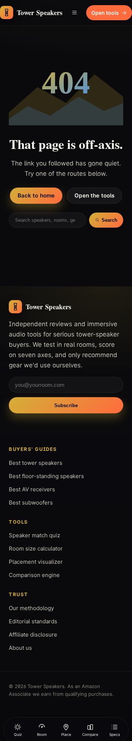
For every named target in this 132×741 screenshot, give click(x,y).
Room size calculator (36, 548)
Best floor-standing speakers (46, 476)
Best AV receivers (32, 489)
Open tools (105, 13)
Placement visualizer (36, 561)
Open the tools (94, 195)
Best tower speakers (35, 462)
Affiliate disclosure (33, 634)
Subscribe (66, 405)
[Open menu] (74, 12)
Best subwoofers (31, 502)
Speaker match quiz (34, 535)
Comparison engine (34, 574)
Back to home (36, 195)
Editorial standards (33, 621)
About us (20, 647)
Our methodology (31, 608)
